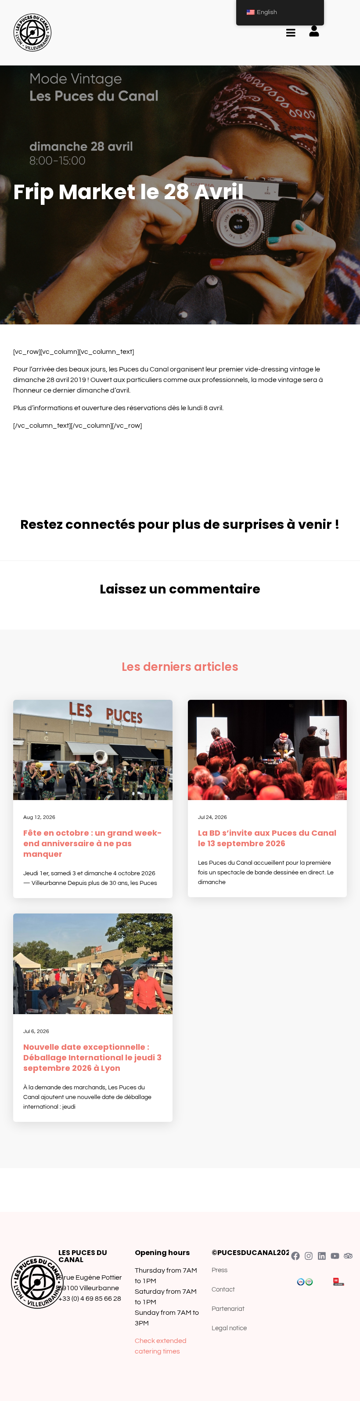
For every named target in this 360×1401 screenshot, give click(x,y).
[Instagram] (308, 1256)
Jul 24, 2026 (212, 817)
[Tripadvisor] (348, 1256)
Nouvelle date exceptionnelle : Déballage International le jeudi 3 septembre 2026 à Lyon (92, 1057)
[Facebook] (295, 1256)
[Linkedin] (321, 1256)
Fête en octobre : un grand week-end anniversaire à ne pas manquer (92, 843)
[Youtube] (335, 1256)
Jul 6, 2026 (36, 1031)
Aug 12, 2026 (39, 817)
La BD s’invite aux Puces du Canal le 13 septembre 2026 (267, 838)
